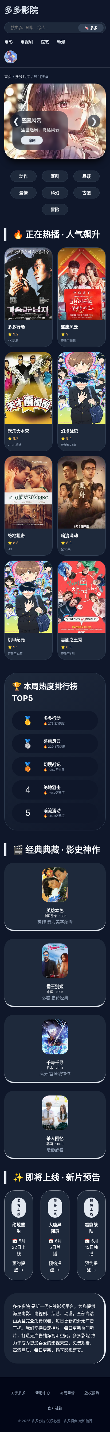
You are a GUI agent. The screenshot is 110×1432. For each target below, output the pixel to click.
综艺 (45, 42)
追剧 (32, 141)
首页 (8, 76)
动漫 (61, 42)
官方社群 (55, 1408)
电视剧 (26, 42)
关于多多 (18, 1393)
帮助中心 (42, 1393)
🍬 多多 (91, 28)
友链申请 (67, 1393)
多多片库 (22, 76)
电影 (8, 42)
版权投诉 (91, 1393)
